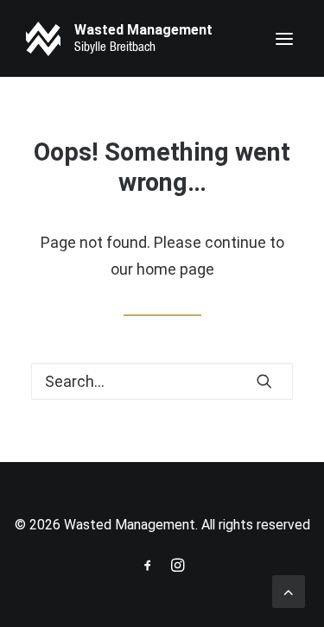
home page (175, 269)
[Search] (162, 381)
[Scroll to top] (288, 590)
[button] (284, 38)
